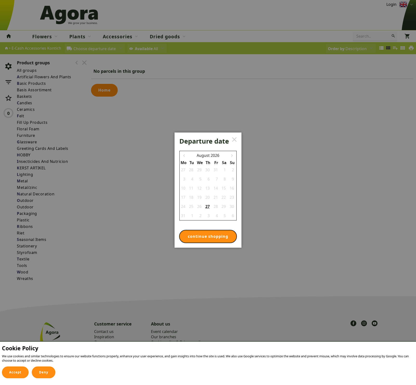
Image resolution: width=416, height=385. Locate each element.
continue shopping (208, 236)
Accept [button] (15, 372)
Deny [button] (43, 372)
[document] (208, 355)
